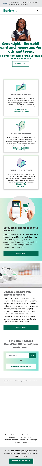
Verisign (33, 440)
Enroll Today (20, 64)
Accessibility (26, 437)
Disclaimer (11, 437)
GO (32, 356)
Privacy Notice (11, 435)
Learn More (21, 253)
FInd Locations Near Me (21, 366)
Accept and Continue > (21, 461)
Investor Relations (22, 442)
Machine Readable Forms (14, 440)
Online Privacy (27, 435)
